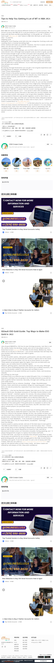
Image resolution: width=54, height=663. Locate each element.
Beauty (18, 655)
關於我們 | (4, 657)
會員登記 (42, 2)
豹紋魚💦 (16, 168)
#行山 (36, 640)
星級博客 (41, 5)
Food (22, 655)
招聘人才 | (25, 657)
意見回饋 (16, 648)
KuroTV (48, 168)
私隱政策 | (20, 657)
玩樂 (2, 16)
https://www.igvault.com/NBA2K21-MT (14, 103)
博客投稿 (16, 650)
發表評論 (5, 182)
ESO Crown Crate (10, 26)
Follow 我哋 (30, 130)
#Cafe (46, 640)
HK (14, 655)
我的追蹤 (25, 646)
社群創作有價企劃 (6, 5)
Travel (10, 655)
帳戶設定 (25, 642)
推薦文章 (35, 5)
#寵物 (32, 640)
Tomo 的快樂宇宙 (27, 168)
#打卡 (39, 640)
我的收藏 (25, 644)
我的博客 (25, 648)
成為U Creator (24, 5)
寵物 (23, 128)
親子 (20, 128)
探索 (31, 5)
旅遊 (13, 128)
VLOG (15, 642)
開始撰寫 (49, 2)
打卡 (9, 128)
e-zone (30, 655)
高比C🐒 (6, 168)
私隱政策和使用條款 (9, 661)
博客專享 (46, 5)
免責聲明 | (9, 657)
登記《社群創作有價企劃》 (18, 123)
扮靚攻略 (28, 128)
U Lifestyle (4, 655)
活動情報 (33, 128)
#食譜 (43, 640)
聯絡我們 (30, 657)
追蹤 (50, 27)
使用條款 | (15, 657)
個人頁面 (25, 640)
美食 (16, 128)
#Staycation (34, 642)
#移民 (39, 642)
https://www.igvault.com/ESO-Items (34, 441)
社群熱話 (15, 5)
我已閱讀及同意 (43, 661)
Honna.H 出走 (37, 168)
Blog (26, 655)
